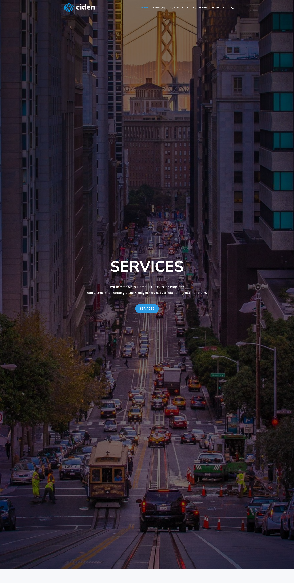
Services (159, 7)
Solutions (200, 7)
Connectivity (179, 7)
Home (145, 7)
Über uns (218, 7)
